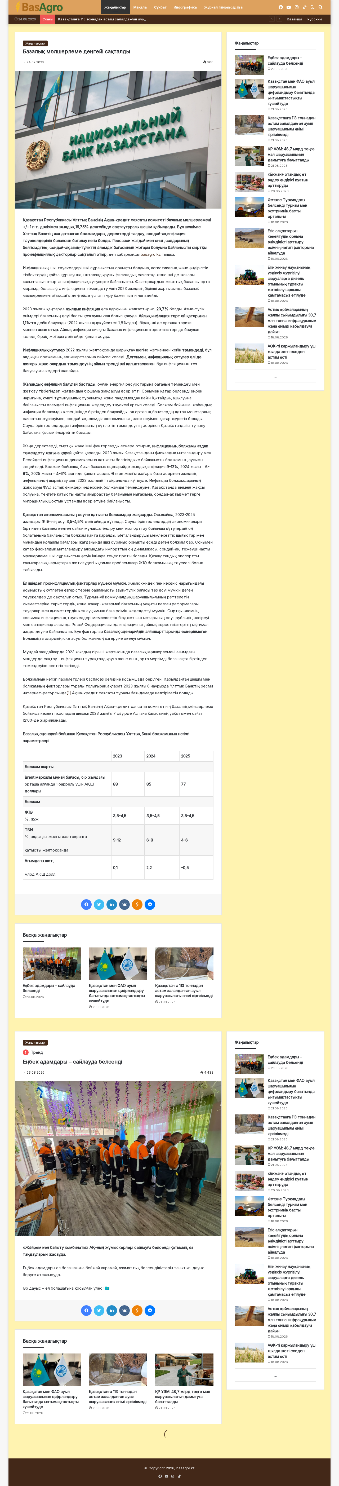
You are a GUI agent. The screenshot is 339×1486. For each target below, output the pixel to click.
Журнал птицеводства (223, 7)
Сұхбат (160, 7)
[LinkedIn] (111, 904)
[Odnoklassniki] (137, 904)
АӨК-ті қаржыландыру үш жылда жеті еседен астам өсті (291, 351)
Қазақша (294, 19)
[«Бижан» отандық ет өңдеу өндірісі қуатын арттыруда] (249, 182)
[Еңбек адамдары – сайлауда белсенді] (52, 963)
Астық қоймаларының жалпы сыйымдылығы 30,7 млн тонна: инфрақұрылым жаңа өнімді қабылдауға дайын (292, 320)
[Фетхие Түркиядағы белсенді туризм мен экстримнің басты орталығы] (249, 207)
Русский (314, 19)
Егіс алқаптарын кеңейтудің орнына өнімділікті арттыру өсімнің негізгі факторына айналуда (291, 241)
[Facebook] (86, 904)
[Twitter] (99, 904)
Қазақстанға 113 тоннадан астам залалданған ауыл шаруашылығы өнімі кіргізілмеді (130, 19)
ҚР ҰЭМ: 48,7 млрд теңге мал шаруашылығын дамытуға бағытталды (291, 154)
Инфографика (185, 7)
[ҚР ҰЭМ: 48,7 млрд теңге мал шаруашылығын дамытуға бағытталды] (249, 156)
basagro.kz (151, 254)
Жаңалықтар (115, 7)
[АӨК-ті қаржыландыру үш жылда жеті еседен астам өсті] (249, 353)
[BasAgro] (39, 7)
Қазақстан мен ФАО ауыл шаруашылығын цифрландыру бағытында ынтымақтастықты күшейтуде (291, 92)
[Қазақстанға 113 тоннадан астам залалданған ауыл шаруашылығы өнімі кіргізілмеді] (184, 963)
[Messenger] (150, 904)
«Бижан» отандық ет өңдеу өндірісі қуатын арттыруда (288, 180)
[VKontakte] (124, 904)
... (275, 376)
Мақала (140, 7)
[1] (68, 692)
